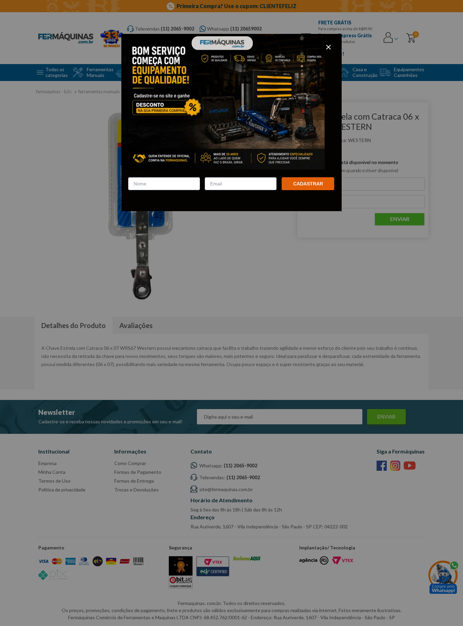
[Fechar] (328, 47)
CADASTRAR (308, 183)
